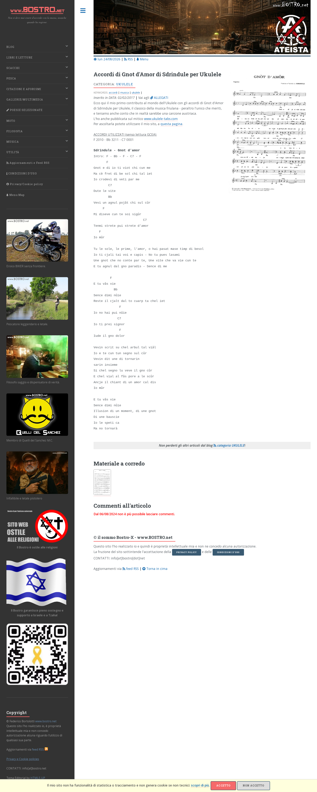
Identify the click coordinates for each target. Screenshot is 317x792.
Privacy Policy (186, 552)
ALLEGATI (160, 97)
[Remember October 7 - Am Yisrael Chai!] (37, 654)
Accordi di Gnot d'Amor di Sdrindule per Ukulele (157, 74)
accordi (113, 92)
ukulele (136, 92)
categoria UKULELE (230, 445)
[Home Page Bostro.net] (202, 28)
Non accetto (253, 785)
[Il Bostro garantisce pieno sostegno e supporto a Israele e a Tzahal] (37, 582)
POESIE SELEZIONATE (26, 110)
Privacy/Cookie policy (26, 184)
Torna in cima (156, 568)
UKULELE (124, 84)
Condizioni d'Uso (228, 552)
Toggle (83, 10)
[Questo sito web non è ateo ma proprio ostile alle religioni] (37, 526)
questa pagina (171, 124)
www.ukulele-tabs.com (161, 118)
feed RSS (132, 568)
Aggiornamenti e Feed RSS (29, 163)
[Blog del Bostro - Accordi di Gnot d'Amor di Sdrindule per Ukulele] (267, 134)
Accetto (223, 785)
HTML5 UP (37, 778)
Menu (143, 59)
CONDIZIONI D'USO (22, 173)
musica (124, 92)
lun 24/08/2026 (108, 59)
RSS (130, 59)
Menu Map (17, 195)
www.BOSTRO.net (154, 537)
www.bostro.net (46, 721)
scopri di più (200, 785)
